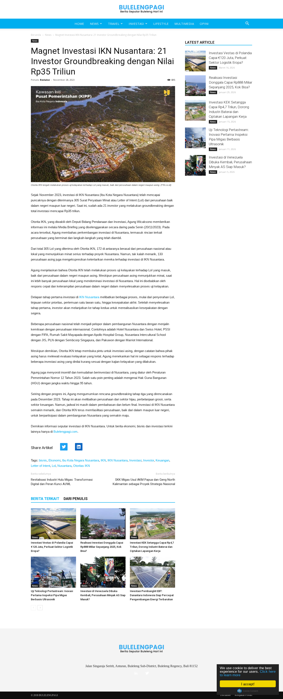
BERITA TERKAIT (45, 498)
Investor (148, 460)
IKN (103, 460)
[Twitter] (147, 673)
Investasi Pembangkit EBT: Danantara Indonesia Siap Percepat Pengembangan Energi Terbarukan (152, 595)
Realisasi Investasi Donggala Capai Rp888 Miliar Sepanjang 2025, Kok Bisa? (101, 546)
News (94, 24)
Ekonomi (54, 460)
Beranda (36, 35)
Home (79, 24)
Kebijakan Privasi (243, 695)
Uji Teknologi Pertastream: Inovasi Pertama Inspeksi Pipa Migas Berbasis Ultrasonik (52, 595)
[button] (247, 24)
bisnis (43, 460)
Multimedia (184, 24)
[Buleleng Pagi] (141, 9)
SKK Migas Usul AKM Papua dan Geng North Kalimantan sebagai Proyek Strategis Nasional (144, 482)
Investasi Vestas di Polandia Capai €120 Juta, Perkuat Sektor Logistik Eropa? (52, 546)
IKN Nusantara (89, 297)
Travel (113, 24)
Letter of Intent (40, 465)
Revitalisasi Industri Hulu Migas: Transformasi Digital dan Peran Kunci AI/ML (62, 482)
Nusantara (64, 465)
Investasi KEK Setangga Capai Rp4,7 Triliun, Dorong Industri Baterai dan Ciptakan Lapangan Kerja (152, 546)
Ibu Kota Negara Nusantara (80, 460)
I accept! (248, 683)
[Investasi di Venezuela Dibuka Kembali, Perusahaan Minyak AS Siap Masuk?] (103, 572)
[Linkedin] (136, 673)
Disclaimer (225, 695)
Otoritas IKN (81, 465)
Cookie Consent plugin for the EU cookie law (247, 691)
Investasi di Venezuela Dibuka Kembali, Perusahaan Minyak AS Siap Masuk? (103, 595)
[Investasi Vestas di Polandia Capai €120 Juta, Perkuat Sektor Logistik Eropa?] (53, 523)
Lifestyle (161, 24)
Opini (204, 24)
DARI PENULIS (76, 498)
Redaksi (45, 79)
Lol (54, 465)
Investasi (136, 24)
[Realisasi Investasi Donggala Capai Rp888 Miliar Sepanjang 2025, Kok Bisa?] (103, 523)
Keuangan (162, 460)
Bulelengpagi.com (65, 431)
